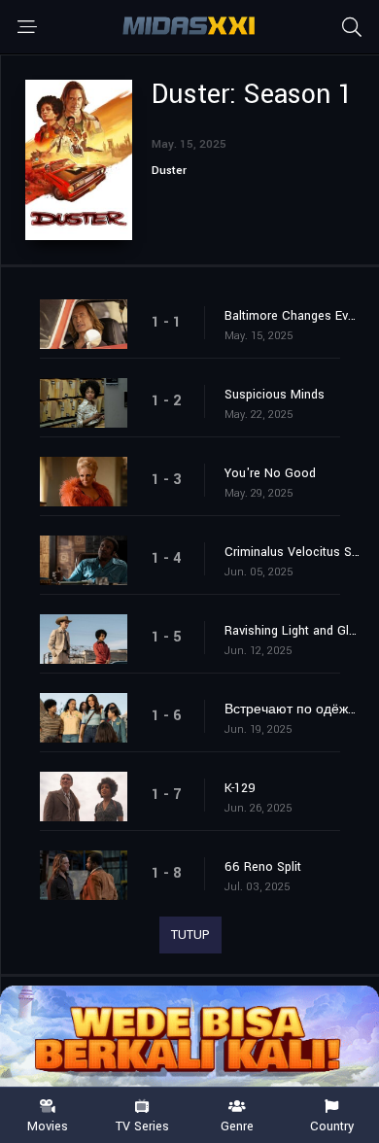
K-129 (240, 788)
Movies (47, 1125)
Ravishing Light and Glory (292, 631)
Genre (237, 1125)
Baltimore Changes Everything (292, 316)
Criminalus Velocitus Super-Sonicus (292, 552)
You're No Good (270, 473)
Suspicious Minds (274, 394)
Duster (169, 170)
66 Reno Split (262, 867)
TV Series (142, 1125)
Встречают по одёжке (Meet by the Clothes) (292, 709)
